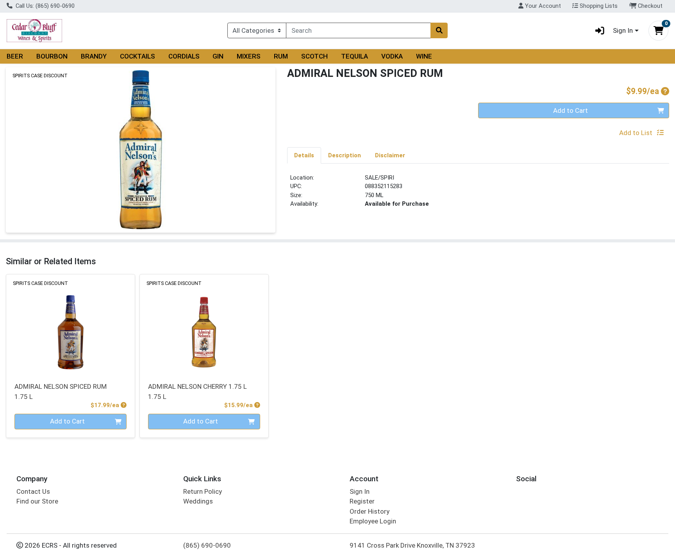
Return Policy (202, 491)
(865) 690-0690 (207, 545)
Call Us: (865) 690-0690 (44, 5)
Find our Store (37, 501)
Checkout (649, 5)
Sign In (360, 491)
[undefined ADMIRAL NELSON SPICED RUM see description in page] (71, 323)
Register (362, 501)
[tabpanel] (478, 194)
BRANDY (94, 56)
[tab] (304, 155)
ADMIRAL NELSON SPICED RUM (60, 391)
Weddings (198, 501)
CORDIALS (184, 56)
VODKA (392, 56)
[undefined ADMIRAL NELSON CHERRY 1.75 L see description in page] (204, 323)
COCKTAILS (137, 56)
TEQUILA (354, 56)
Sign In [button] (623, 30)
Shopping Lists (598, 5)
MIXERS (249, 56)
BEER (15, 56)
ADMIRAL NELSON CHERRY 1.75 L (197, 391)
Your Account (542, 5)
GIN (217, 56)
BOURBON (52, 56)
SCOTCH (314, 56)
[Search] (439, 30)
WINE (424, 56)
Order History (369, 511)
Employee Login (373, 521)
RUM (281, 56)
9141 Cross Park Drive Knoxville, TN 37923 (412, 545)
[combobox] (358, 30)
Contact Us (33, 491)
